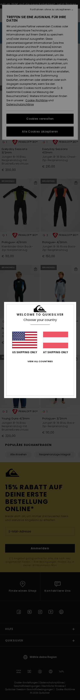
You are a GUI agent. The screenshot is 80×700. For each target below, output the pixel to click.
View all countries (40, 361)
